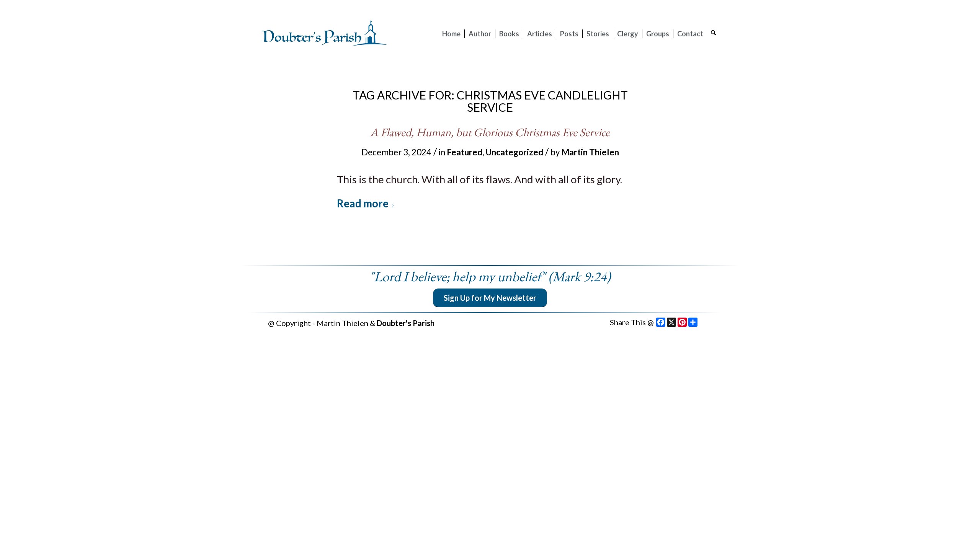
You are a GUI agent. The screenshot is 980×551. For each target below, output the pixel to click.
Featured (464, 152)
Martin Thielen (590, 152)
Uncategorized (514, 152)
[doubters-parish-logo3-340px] (325, 34)
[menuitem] (451, 34)
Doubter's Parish (405, 323)
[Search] (713, 34)
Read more (363, 203)
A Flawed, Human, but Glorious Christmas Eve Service (490, 132)
